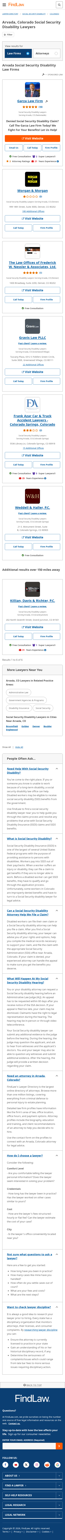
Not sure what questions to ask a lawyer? (29, 1256)
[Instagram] (37, 1465)
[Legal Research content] (59, 1505)
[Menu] (4, 5)
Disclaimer (31, 1531)
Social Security (43, 708)
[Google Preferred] (57, 1465)
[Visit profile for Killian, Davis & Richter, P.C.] (32, 589)
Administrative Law (18, 692)
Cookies (46, 1531)
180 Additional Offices (33, 211)
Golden (25, 726)
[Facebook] (5, 1465)
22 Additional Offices (33, 364)
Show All (6, 747)
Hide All (19, 747)
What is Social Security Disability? (29, 838)
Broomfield (12, 726)
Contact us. (14, 1423)
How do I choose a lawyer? (25, 1155)
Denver (36, 726)
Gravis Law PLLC (32, 337)
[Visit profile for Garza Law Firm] (32, 89)
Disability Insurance (19, 708)
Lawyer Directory (10, 14)
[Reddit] (47, 1465)
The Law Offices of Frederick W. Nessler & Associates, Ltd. (32, 264)
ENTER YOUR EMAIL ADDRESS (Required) (23, 1440)
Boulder (48, 726)
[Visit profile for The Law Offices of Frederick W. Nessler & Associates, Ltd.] (32, 251)
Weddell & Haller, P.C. (32, 507)
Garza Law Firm (30, 101)
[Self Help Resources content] (59, 1495)
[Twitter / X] (26, 1465)
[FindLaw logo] (17, 5)
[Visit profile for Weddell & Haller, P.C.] (32, 496)
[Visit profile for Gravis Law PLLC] (32, 326)
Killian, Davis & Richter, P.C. (32, 600)
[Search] (59, 4)
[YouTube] (16, 1465)
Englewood (12, 729)
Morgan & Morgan (32, 190)
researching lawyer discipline (40, 1330)
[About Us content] (59, 1475)
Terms (5, 1531)
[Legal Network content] (59, 1515)
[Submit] (59, 1446)
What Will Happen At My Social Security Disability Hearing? (27, 980)
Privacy (17, 1531)
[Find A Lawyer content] (59, 1485)
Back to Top (34, 1385)
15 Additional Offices (33, 448)
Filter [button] (9, 34)
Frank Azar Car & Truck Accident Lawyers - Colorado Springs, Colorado (32, 420)
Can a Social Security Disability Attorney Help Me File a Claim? (28, 912)
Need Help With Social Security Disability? (28, 770)
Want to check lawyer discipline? (29, 1307)
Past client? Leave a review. (32, 343)
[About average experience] (58, 161)
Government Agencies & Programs (26, 700)
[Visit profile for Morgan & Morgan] (32, 179)
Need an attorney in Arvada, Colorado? (26, 1078)
